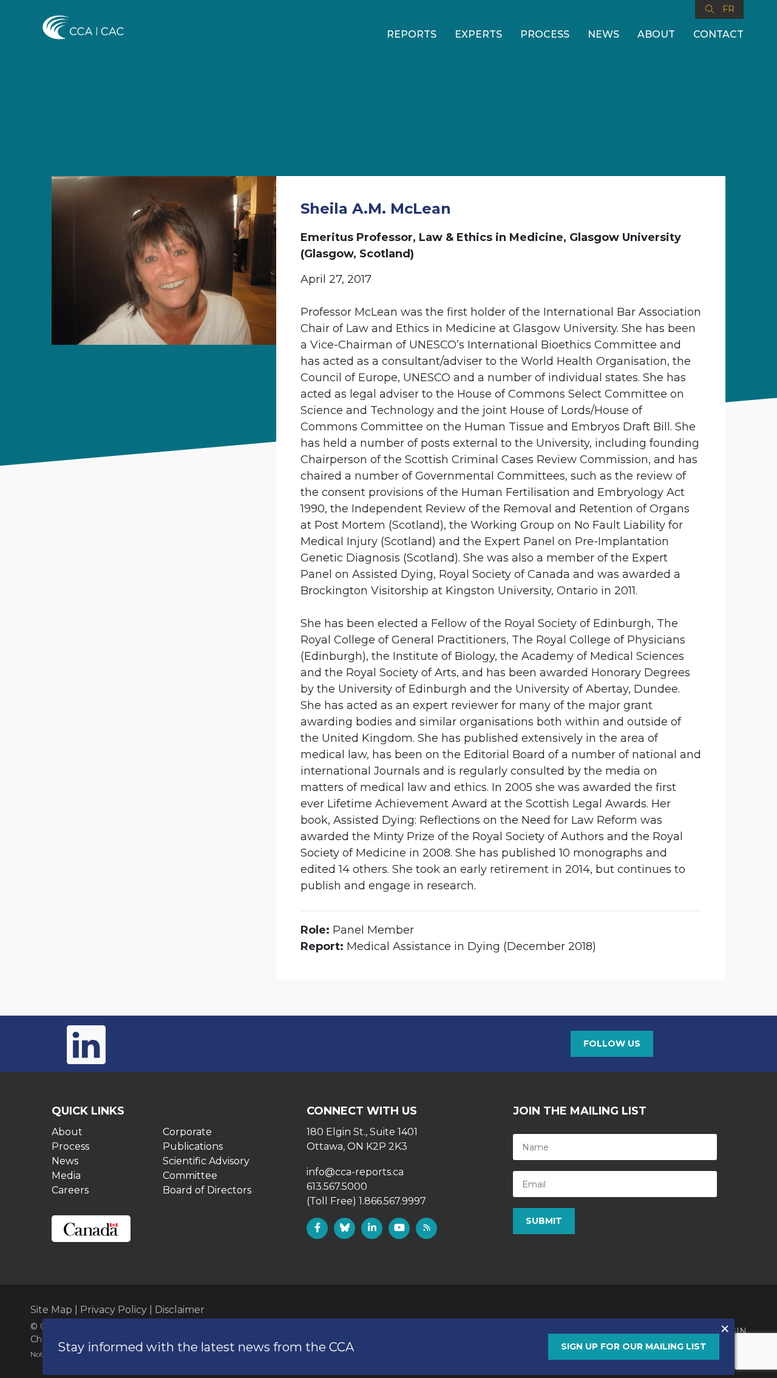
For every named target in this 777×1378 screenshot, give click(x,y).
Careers (70, 1190)
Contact (718, 34)
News (603, 34)
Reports (411, 34)
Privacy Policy (113, 1309)
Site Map (51, 1309)
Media (66, 1175)
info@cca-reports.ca (355, 1172)
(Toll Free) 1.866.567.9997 (366, 1201)
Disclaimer (180, 1309)
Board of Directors (207, 1190)
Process (544, 34)
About (656, 34)
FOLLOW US (611, 1043)
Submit (544, 1220)
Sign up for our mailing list (634, 1346)
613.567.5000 (337, 1186)
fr (728, 9)
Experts (478, 34)
